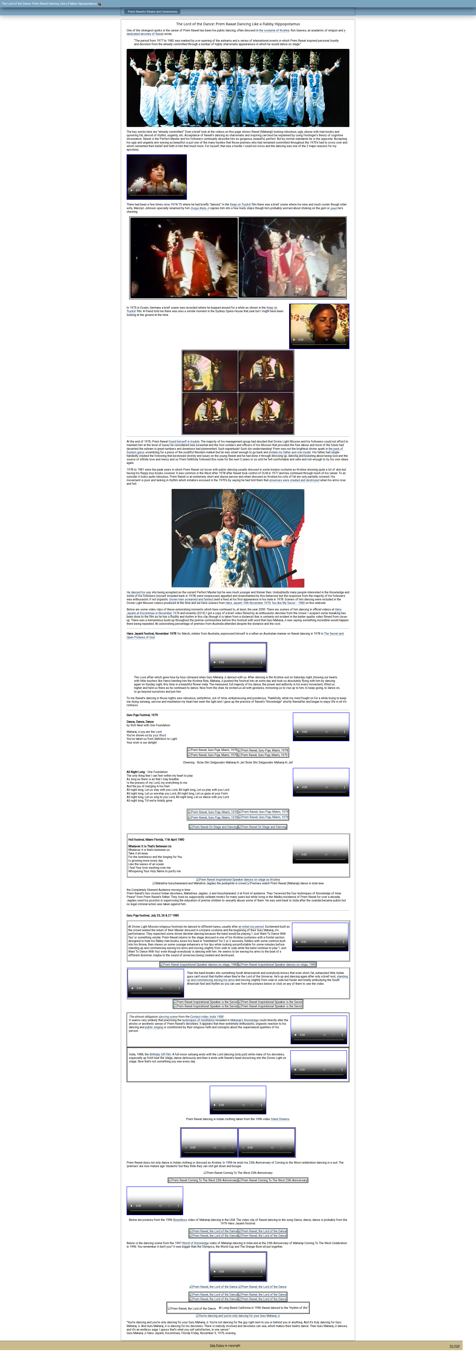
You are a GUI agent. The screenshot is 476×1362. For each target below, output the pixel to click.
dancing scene (167, 1016)
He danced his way (139, 592)
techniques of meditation (198, 1020)
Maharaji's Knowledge (244, 1020)
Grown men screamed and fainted (191, 599)
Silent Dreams (280, 1119)
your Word (159, 735)
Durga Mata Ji (200, 208)
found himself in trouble (184, 441)
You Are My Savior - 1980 (288, 603)
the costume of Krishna (274, 30)
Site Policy (217, 1345)
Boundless (180, 1220)
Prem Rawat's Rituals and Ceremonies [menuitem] (152, 11)
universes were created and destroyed (294, 480)
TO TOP (455, 1346)
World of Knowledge (195, 1243)
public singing (154, 1027)
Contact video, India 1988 (206, 1016)
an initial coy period (251, 926)
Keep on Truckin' (240, 204)
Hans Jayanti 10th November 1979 (248, 603)
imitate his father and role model (290, 452)
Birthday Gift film (160, 1054)
